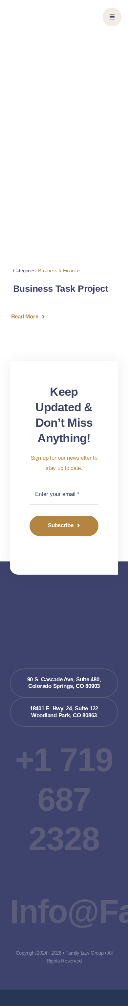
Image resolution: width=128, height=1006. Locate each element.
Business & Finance (58, 270)
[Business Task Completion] (64, 168)
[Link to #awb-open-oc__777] (112, 17)
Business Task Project (60, 289)
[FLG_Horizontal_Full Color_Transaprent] (35, 11)
